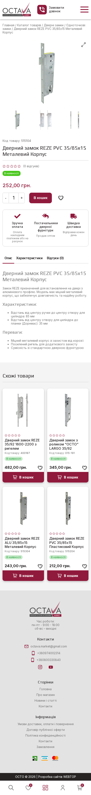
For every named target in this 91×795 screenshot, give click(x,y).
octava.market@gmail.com (48, 646)
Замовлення (45, 747)
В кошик (40, 198)
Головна (46, 689)
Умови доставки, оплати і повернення (46, 724)
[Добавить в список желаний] (60, 197)
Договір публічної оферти (45, 729)
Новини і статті (45, 700)
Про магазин (45, 695)
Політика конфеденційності (45, 735)
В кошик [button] (26, 477)
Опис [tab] (8, 258)
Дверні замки (53, 25)
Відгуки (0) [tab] (55, 258)
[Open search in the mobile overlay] (11, 787)
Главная (8, 25)
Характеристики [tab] (29, 258)
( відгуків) (31, 166)
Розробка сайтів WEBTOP (57, 776)
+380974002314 (48, 653)
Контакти (45, 706)
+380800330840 (49, 660)
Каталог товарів (29, 25)
